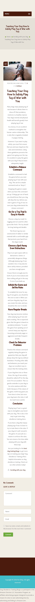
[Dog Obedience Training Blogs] (17, 5)
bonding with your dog (20, 37)
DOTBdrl (19, 86)
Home (9, 37)
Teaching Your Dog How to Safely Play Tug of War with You (17, 96)
